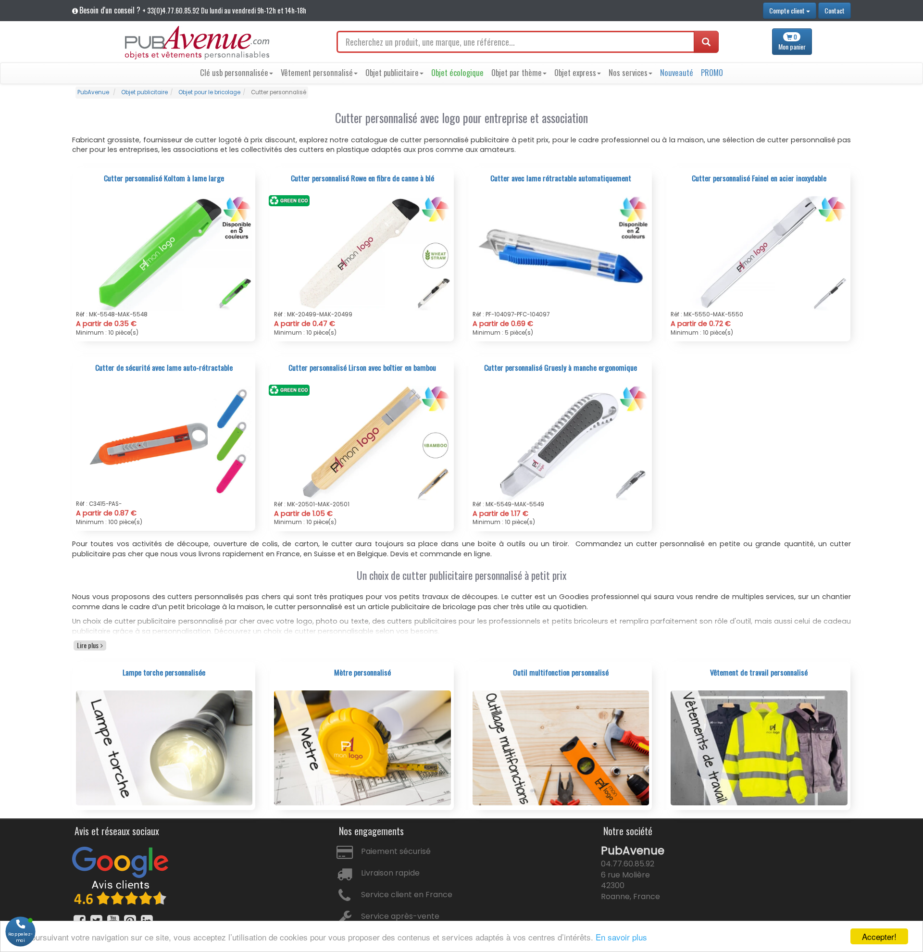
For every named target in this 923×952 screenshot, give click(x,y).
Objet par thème (516, 72)
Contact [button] (834, 10)
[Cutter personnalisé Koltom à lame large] (164, 253)
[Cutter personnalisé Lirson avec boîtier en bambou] (362, 443)
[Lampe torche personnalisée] (164, 747)
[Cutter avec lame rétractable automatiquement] (561, 253)
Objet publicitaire (392, 72)
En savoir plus (621, 937)
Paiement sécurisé (396, 851)
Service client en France (406, 894)
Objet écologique (457, 72)
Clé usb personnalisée (234, 72)
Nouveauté (676, 72)
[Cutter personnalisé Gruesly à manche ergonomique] (561, 443)
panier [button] (792, 42)
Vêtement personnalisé (317, 72)
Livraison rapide (390, 872)
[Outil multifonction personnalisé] (561, 747)
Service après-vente (400, 916)
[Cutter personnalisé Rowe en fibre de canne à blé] (362, 253)
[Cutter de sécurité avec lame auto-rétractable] (164, 442)
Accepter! (879, 936)
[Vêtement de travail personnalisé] (759, 747)
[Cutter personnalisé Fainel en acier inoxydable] (759, 253)
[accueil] (197, 43)
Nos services (628, 72)
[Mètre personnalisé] (362, 747)
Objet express (575, 72)
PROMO (712, 72)
